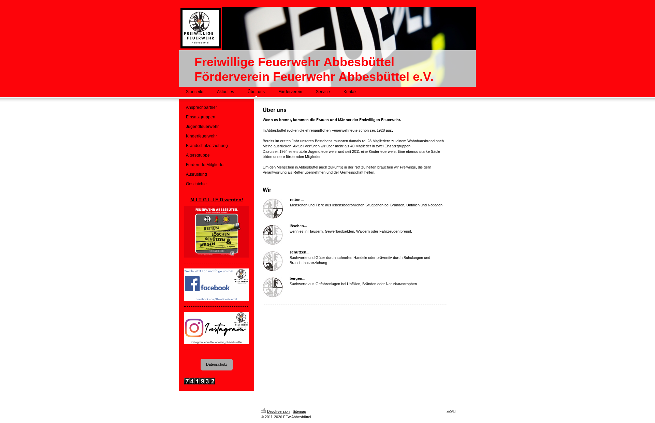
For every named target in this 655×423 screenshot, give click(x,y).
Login (451, 410)
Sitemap (299, 411)
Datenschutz (216, 364)
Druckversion (278, 411)
